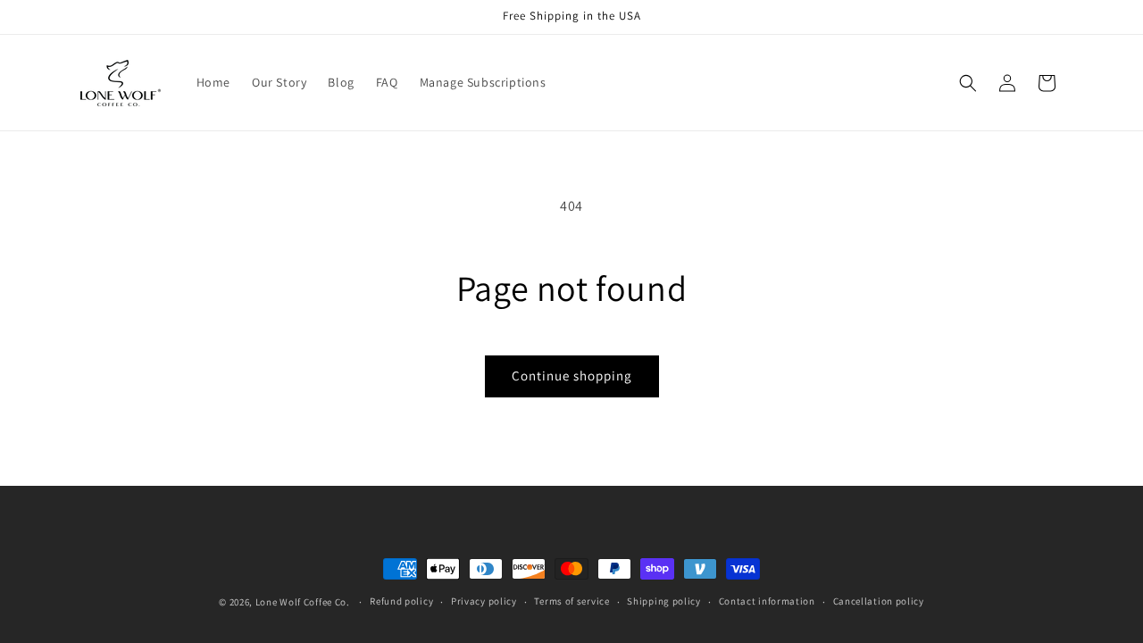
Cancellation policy (878, 601)
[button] (968, 83)
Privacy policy (484, 601)
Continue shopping (572, 375)
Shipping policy (664, 601)
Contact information (767, 601)
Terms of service (571, 601)
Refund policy (401, 601)
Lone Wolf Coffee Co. (302, 602)
